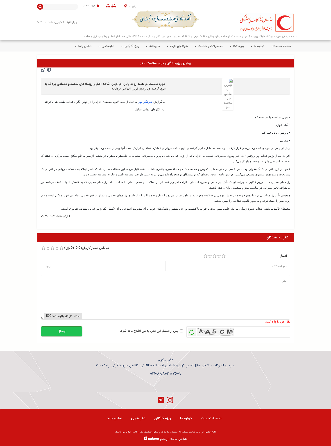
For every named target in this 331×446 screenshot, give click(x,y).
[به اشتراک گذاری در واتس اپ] (43, 69)
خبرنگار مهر (145, 101)
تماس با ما (114, 418)
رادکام (164, 438)
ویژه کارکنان (162, 418)
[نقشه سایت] (108, 6)
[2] (210, 256)
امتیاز (283, 255)
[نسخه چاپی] (114, 6)
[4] (219, 256)
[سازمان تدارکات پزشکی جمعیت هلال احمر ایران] (262, 22)
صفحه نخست (211, 418)
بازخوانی (192, 331)
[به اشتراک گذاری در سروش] (49, 69)
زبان (133, 6)
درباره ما (186, 418)
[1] (206, 256)
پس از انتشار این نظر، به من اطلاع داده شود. (149, 331)
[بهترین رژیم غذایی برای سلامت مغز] (228, 94)
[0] (43, 248)
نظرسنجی (138, 418)
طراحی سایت (178, 438)
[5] (224, 256)
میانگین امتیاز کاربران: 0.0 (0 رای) (86, 248)
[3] (215, 256)
